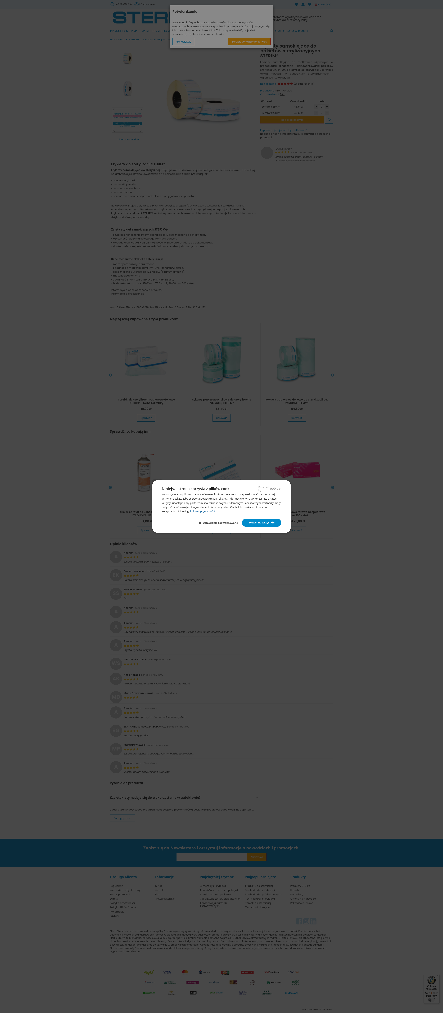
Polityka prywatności (202, 511)
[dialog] (221, 506)
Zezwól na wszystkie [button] (261, 522)
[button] (220, 523)
